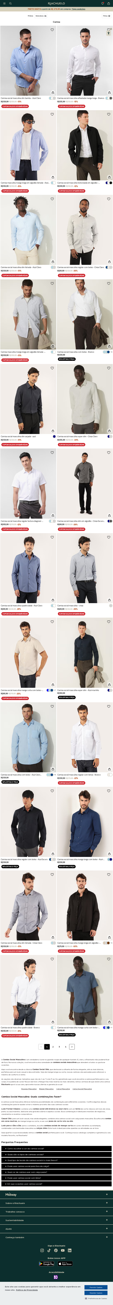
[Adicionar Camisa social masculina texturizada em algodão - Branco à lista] (108, 114)
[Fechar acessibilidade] (111, 29)
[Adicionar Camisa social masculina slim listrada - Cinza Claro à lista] (52, 874)
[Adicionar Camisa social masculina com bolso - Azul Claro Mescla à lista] (52, 706)
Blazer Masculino (46, 1089)
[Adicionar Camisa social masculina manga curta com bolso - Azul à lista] (108, 959)
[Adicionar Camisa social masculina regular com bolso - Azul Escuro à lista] (52, 790)
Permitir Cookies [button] (96, 1287)
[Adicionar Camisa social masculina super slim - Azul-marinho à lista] (108, 621)
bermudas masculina (24, 1128)
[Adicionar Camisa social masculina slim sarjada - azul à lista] (52, 368)
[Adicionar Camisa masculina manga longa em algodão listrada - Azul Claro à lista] (52, 114)
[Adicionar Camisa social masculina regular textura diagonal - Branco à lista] (52, 452)
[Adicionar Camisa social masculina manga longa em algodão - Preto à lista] (108, 874)
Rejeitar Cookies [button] (96, 1293)
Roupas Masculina (29, 1089)
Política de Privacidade (27, 1290)
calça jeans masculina (84, 1118)
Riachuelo (90, 1059)
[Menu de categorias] (4, 3)
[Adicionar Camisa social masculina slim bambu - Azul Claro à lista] (52, 29)
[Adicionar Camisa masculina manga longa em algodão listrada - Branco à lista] (52, 283)
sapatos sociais (53, 1111)
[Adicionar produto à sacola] (53, 93)
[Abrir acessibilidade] (108, 33)
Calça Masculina (63, 1089)
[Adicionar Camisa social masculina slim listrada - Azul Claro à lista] (52, 198)
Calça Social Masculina (82, 1089)
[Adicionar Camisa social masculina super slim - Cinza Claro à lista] (108, 368)
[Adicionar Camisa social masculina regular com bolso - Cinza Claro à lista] (108, 198)
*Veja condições (78, 9)
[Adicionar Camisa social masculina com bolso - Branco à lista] (108, 283)
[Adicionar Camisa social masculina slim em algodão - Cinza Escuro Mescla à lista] (108, 452)
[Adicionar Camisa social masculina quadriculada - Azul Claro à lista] (52, 537)
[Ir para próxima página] (72, 1047)
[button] (95, 1298)
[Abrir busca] (10, 3)
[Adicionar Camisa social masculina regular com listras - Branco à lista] (108, 706)
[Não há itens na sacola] (108, 3)
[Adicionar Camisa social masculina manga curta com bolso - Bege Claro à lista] (52, 621)
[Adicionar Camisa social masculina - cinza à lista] (108, 537)
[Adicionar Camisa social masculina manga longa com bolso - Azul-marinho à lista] (108, 790)
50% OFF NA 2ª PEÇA (67, 359)
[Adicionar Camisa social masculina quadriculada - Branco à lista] (52, 959)
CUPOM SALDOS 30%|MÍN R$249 (15, 106)
